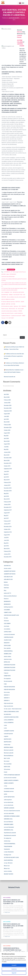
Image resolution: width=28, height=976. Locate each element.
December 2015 (7, 556)
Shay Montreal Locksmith (10, 832)
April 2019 (6, 477)
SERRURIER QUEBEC (8, 824)
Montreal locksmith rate (9, 376)
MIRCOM (3, 304)
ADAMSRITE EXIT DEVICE (9, 571)
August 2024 (7, 433)
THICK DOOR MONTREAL (9, 843)
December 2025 (7, 405)
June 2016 (6, 540)
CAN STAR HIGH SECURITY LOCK (11, 615)
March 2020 (6, 460)
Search (5, 335)
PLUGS (5, 772)
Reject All (14, 973)
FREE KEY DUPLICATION (9, 686)
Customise (14, 969)
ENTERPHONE (4, 294)
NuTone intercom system (7, 306)
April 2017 (6, 518)
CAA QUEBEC (7, 609)
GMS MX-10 (6, 695)
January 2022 (7, 452)
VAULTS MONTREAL (8, 860)
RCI (16, 308)
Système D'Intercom (6, 315)
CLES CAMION (7, 623)
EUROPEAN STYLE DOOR (9, 664)
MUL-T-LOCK (7, 758)
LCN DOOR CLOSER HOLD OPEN (11, 717)
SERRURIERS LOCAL (8, 829)
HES (24, 294)
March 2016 (6, 548)
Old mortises (7, 769)
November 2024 (7, 427)
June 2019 (6, 471)
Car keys (6, 618)
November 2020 (7, 457)
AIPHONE (3, 274)
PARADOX (23, 306)
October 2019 (7, 466)
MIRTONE (8, 304)
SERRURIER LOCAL (8, 819)
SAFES (5, 794)
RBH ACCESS (12, 308)
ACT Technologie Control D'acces (18, 271)
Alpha (7, 274)
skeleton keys (7, 841)
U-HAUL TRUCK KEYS (9, 852)
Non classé (6, 761)
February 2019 (7, 482)
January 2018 (7, 504)
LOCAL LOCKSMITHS (8, 719)
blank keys (6, 585)
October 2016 (7, 529)
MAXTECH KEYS (7, 739)
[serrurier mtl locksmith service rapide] (3, 2)
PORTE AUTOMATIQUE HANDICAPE (12, 774)
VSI (7, 318)
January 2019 (7, 485)
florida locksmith (8, 681)
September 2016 (8, 532)
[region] (14, 964)
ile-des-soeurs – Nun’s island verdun (12, 708)
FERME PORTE (7, 675)
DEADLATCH (6, 642)
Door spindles (7, 648)
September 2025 (8, 410)
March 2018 (6, 499)
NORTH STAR (7, 766)
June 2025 (6, 416)
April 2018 (6, 496)
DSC (11, 292)
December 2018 (7, 488)
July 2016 (6, 537)
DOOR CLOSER (7, 645)
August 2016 (7, 534)
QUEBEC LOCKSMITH (9, 783)
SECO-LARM (21, 308)
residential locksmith (9, 788)
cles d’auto (6, 626)
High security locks (8, 703)
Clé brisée (6, 620)
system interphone (18, 313)
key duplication (7, 714)
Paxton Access (4, 308)
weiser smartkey (8, 871)
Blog (5, 590)
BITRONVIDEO (13, 274)
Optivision (16, 306)
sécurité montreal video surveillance (9, 311)
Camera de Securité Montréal (7, 276)
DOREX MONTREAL (8, 651)
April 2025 (6, 419)
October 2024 (7, 430)
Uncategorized (7, 854)
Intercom (19, 32)
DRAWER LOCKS (7, 653)
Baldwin (6, 582)
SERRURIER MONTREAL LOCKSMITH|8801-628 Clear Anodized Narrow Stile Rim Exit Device (14, 950)
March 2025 (6, 421)
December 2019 (7, 463)
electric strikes (7, 656)
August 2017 (7, 512)
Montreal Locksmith (8, 750)
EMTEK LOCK (7, 662)
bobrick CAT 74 (7, 593)
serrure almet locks (8, 802)
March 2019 (6, 479)
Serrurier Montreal (8, 821)
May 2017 (6, 515)
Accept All (14, 965)
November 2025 (7, 408)
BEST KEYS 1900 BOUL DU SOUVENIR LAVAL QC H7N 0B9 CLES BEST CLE (13, 901)
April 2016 (6, 545)
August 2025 (7, 413)
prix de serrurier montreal (10, 777)
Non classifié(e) (11, 269)
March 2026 (6, 397)
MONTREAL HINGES (8, 747)
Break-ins (6, 598)
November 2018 (7, 490)
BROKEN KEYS (7, 601)
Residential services (9, 791)
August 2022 (7, 444)
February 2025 (7, 424)
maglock (6, 736)
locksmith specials (8, 733)
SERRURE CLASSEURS (9, 808)
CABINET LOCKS (7, 612)
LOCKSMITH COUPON (9, 730)
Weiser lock (6, 865)
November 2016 (7, 526)
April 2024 (6, 438)
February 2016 (7, 551)
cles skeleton (7, 629)
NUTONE (13, 304)
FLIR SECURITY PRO (17, 294)
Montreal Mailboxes (8, 755)
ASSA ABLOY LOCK (8, 576)
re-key (5, 785)
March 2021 (6, 455)
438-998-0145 (7, 565)
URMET (23, 315)
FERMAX (11, 294)
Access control (7, 568)
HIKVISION (3, 297)
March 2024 (6, 441)
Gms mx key (7, 692)
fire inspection (7, 678)
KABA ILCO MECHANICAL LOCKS (11, 711)
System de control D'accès (7, 313)
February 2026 (7, 400)
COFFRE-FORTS (7, 631)
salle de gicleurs (8, 799)
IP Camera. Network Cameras (8, 301)
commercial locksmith (9, 634)
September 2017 (8, 510)
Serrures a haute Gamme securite (12, 810)
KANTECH (17, 301)
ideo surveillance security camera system (16, 297)
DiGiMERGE (6, 292)
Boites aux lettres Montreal (10, 596)
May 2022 (6, 449)
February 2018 (7, 501)
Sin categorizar (7, 838)
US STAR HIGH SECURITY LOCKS (11, 857)
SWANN (20, 311)
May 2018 (6, 493)
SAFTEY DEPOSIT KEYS (9, 796)
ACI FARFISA (7, 271)
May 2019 (6, 474)
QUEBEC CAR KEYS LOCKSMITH (11, 780)
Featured (6, 673)
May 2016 (6, 543)
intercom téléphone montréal (7, 299)
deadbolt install (7, 640)
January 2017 (7, 523)
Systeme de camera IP (16, 315)
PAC (20, 306)
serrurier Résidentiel (9, 827)
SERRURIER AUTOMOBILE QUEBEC (12, 816)
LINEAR (22, 301)
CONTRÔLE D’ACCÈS (8, 637)
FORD (5, 684)
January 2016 (7, 554)
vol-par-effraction (8, 863)
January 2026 (7, 402)
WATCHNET (11, 318)
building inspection (8, 607)
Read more (7, 912)
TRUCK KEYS (7, 849)
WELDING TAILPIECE (8, 874)
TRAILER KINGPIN (8, 846)
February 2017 (7, 521)
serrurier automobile (9, 813)
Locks (5, 725)
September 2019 (8, 468)
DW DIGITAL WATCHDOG (18, 292)
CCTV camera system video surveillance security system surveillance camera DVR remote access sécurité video (13, 284)
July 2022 (6, 446)
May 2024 (6, 435)
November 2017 (7, 507)
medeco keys (7, 744)
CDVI (2, 292)
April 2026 (6, 394)
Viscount (3, 318)
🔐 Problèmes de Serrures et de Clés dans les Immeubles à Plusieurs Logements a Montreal (14, 356)
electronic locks (8, 659)
